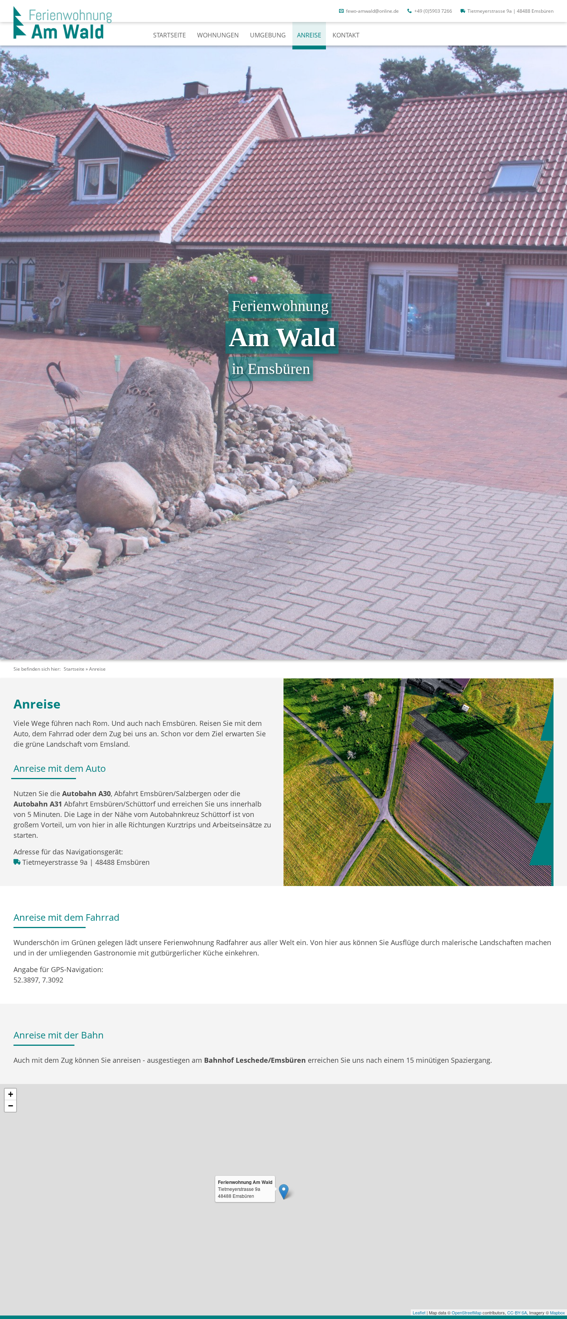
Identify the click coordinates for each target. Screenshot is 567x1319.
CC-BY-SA (517, 1312)
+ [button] (10, 1094)
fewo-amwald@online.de (372, 11)
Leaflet (419, 1312)
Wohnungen (218, 35)
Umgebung (268, 35)
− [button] (10, 1106)
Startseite (169, 35)
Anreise (309, 35)
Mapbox (557, 1312)
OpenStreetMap (466, 1312)
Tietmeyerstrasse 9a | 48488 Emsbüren (510, 11)
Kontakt (345, 35)
